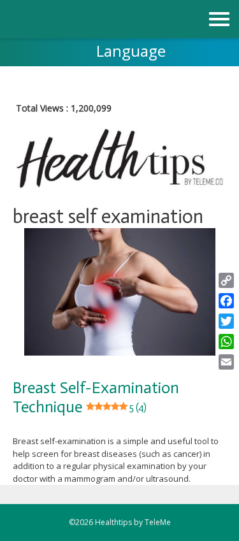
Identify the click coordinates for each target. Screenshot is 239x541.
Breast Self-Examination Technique (96, 397)
